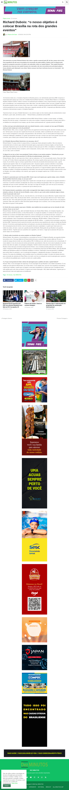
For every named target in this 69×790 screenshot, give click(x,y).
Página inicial (6, 18)
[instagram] (34, 777)
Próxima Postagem (62, 318)
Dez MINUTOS (17, 274)
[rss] (45, 777)
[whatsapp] (41, 777)
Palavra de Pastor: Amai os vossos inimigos (33, 304)
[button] (2, 2)
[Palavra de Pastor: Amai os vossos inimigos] (35, 296)
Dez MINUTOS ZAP (58, 787)
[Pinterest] (28, 280)
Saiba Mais (14, 783)
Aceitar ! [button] (7, 785)
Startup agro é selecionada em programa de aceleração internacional (56, 305)
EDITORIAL (41, 787)
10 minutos (14, 18)
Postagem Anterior (7, 318)
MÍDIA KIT (48, 787)
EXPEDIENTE (32, 787)
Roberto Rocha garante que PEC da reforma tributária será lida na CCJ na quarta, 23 (12, 305)
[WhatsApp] (25, 280)
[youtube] (30, 777)
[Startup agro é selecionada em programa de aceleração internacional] (56, 296)
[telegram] (38, 777)
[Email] (32, 280)
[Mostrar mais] (35, 280)
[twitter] (27, 777)
